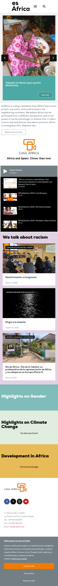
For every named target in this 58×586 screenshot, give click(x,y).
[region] (29, 561)
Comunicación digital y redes (19, 247)
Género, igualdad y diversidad (20, 337)
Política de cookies (19, 558)
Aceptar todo (29, 566)
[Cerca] (55, 539)
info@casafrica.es (17, 526)
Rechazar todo (29, 580)
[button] (35, 6)
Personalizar (29, 573)
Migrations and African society (20, 292)
